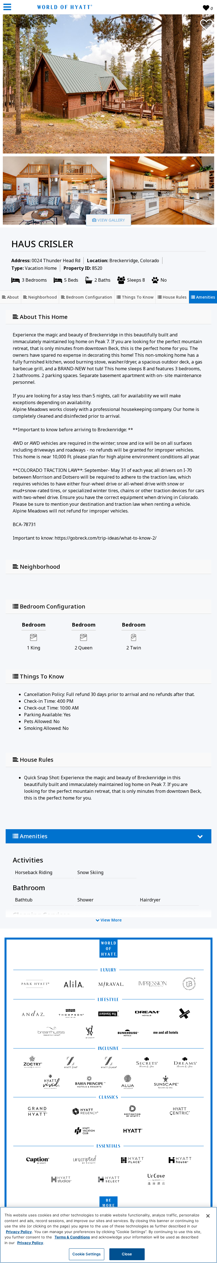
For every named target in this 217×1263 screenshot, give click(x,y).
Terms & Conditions (72, 1237)
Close (127, 1254)
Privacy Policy (19, 1231)
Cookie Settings (86, 1254)
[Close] (208, 1216)
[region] (108, 1235)
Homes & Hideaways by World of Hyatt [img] (63, 7)
